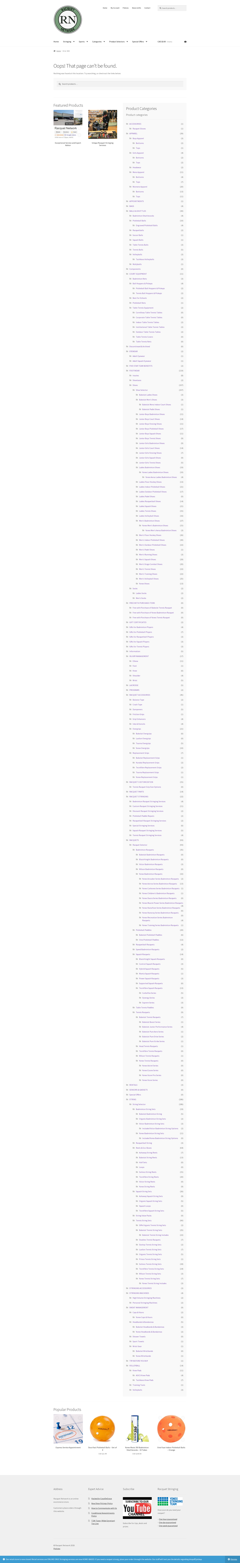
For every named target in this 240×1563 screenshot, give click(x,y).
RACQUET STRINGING (138, 796)
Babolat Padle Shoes (151, 409)
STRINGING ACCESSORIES (140, 1288)
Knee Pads (137, 1370)
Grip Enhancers (139, 719)
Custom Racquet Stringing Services (147, 806)
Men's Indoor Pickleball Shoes (152, 540)
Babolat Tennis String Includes (155, 1235)
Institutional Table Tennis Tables (150, 327)
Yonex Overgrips (143, 748)
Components (135, 269)
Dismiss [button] (233, 1559)
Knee (135, 670)
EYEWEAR (133, 351)
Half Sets (143, 1162)
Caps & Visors (138, 1312)
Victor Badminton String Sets (151, 1123)
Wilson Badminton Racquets (151, 869)
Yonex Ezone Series (150, 1070)
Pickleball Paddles (144, 930)
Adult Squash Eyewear (142, 361)
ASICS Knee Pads (143, 1375)
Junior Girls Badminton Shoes (152, 443)
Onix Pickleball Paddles (149, 940)
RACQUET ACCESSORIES (139, 695)
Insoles (136, 375)
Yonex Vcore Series (150, 1080)
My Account (115, 8)
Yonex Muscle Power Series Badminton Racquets (162, 903)
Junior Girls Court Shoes (149, 448)
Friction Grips (138, 714)
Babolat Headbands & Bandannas (150, 1327)
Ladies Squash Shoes (147, 506)
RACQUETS (134, 840)
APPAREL (133, 133)
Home (105, 8)
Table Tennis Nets (143, 341)
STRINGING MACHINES (139, 1293)
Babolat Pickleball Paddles (150, 935)
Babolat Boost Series (151, 1022)
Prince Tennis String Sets (150, 1259)
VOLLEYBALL (134, 1365)
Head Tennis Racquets (148, 1046)
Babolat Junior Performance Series (157, 1027)
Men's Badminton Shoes (149, 520)
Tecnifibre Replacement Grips (149, 767)
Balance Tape (138, 699)
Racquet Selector (140, 845)
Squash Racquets (143, 954)
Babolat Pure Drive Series (153, 1036)
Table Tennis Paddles (145, 1007)
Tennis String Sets (144, 1220)
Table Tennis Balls (140, 245)
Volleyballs (137, 254)
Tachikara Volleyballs (145, 259)
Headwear (137, 167)
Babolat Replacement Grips (148, 758)
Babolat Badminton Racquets (151, 854)
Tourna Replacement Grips (147, 772)
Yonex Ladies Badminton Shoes (155, 472)
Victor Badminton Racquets (151, 864)
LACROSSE (133, 685)
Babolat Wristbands (144, 1351)
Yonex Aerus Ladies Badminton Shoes (161, 477)
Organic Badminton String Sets (152, 1119)
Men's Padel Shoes (147, 549)
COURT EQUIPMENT (138, 274)
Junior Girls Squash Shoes (150, 457)
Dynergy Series (148, 997)
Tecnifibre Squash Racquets (150, 988)
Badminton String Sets (146, 1109)
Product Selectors (117, 41)
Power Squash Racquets (149, 978)
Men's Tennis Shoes (147, 569)
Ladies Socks (141, 593)
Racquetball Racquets (145, 944)
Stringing (67, 41)
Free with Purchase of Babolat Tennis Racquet (152, 607)
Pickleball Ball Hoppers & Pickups (150, 288)
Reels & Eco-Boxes (144, 1148)
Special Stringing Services (143, 825)
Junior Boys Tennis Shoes (150, 438)
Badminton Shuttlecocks (143, 215)
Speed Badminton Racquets (147, 949)
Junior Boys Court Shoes (149, 419)
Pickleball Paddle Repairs (143, 816)
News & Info (136, 8)
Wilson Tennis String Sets (150, 1273)
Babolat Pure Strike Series (153, 1041)
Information (134, 651)
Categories (97, 41)
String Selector (139, 1104)
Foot (135, 666)
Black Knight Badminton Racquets (154, 859)
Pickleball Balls (139, 220)
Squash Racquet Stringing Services (147, 830)
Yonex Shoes (144, 583)
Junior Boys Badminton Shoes (152, 414)
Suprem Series (148, 1002)
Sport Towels (138, 1341)
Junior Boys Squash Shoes (150, 433)
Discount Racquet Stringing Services (148, 811)
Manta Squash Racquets (149, 973)
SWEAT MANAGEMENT (138, 1307)
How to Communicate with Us (104, 1508)
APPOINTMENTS (136, 201)
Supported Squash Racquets (151, 983)
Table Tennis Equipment (143, 307)
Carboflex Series (149, 993)
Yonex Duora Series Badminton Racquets (159, 898)
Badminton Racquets (145, 849)
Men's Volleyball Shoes (149, 578)
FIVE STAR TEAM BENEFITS (140, 366)
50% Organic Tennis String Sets (152, 1225)
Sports (82, 41)
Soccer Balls (138, 235)
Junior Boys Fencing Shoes (150, 424)
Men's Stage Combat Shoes (150, 564)
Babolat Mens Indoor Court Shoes (156, 404)
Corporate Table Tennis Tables (149, 317)
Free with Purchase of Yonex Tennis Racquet (151, 617)
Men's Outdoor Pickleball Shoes (152, 545)
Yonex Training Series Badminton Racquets (160, 925)
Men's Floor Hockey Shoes (150, 535)
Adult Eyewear (139, 356)
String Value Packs (144, 1215)
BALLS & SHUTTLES (137, 211)
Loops (141, 1167)
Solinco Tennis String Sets (150, 1264)
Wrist (135, 680)
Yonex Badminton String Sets (151, 1133)
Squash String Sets (144, 1191)
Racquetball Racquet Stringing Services (149, 820)
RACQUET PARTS (136, 791)
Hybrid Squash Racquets (149, 969)
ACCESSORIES (135, 124)
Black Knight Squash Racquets (152, 959)
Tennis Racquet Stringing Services (147, 835)
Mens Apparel (138, 172)
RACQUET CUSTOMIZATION (141, 782)
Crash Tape (137, 704)
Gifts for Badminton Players (141, 627)
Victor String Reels (147, 1181)
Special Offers (138, 41)
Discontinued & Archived (139, 346)
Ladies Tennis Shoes (147, 511)
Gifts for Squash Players (139, 641)
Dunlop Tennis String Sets (150, 1244)
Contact (147, 8)
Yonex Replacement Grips (147, 777)
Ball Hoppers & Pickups (142, 283)
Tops (138, 148)
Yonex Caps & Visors (144, 1317)
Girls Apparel (138, 153)
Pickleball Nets (139, 303)
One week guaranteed (168, 1525)
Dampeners (137, 709)
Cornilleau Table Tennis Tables (149, 312)
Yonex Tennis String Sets (149, 1278)
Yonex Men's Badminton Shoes (155, 525)
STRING (132, 1099)
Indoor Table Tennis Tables (147, 322)
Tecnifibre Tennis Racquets (150, 1051)
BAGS (131, 206)
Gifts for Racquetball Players (141, 637)
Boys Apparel (138, 138)
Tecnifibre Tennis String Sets (151, 1269)
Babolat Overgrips (144, 733)
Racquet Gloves (139, 128)
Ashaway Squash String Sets (151, 1196)
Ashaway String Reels (148, 1152)
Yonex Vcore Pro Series (151, 1075)
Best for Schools (140, 298)
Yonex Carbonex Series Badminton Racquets (161, 888)
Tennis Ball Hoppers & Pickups (149, 293)
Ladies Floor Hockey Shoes (150, 482)
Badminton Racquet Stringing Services (149, 801)
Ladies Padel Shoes (147, 496)
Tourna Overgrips (143, 743)
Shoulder (136, 675)
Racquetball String (144, 1143)
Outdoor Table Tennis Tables (148, 332)
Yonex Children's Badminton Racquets (158, 893)
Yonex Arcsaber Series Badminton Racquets (160, 879)
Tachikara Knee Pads (144, 1380)
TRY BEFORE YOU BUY (138, 1361)
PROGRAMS (134, 690)
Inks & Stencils (139, 724)
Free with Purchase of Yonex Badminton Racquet (153, 612)
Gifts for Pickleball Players (140, 632)
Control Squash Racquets (149, 964)
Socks (135, 588)
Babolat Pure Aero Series (153, 1031)
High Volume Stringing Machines (146, 1298)
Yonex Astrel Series (150, 1065)
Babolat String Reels (148, 1157)
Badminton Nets (140, 278)
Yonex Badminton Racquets (150, 874)
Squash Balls (138, 240)
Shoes (135, 385)
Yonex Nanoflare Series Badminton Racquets (161, 908)
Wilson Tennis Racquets (149, 1056)
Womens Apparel (140, 186)
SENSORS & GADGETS (138, 1089)
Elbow (135, 661)
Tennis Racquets (143, 1012)
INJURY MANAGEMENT (139, 656)
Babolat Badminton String (150, 1114)
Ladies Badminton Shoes (149, 467)
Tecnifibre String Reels (149, 1177)
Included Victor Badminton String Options (160, 1128)
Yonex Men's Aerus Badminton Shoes (161, 530)
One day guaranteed (167, 1522)
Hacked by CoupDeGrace (101, 1498)
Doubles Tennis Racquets (149, 1239)
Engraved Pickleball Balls (147, 225)
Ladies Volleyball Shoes (149, 516)
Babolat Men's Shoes (148, 399)
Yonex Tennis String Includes (154, 1283)
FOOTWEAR (134, 370)
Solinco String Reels (147, 1172)
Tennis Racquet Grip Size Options (147, 787)
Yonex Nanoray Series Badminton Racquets (160, 912)
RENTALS (133, 1085)
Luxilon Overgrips (143, 738)
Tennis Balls (138, 249)
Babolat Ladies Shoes (148, 395)
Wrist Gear (137, 1346)
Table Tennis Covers (144, 337)
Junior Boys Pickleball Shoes (151, 428)
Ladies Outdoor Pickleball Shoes (153, 491)
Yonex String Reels (147, 1186)
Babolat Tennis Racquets (149, 1017)
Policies (126, 8)
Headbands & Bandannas (143, 1322)
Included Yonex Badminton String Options (160, 1138)
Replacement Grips (141, 753)
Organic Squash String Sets (150, 1201)
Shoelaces (137, 380)
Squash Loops (145, 1206)
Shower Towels (139, 1336)
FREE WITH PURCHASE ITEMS (142, 603)
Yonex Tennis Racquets (148, 1060)
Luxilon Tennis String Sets (150, 1249)
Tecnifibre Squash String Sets (151, 1210)
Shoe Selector (142, 390)
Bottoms (140, 143)
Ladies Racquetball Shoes (150, 501)
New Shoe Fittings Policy (102, 1503)
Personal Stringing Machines (145, 1302)
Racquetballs (138, 230)
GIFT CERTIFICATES (137, 622)
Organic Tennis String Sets (150, 1254)
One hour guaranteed (168, 1519)
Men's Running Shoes (148, 554)
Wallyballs (137, 264)
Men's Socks (141, 598)
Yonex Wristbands (143, 1356)
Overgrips (137, 729)
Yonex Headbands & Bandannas (149, 1332)
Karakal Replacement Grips (147, 762)
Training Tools (139, 1385)
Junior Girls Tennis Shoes (150, 462)
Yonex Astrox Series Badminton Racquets (159, 883)
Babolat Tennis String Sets (150, 1230)
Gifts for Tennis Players (139, 646)
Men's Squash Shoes (147, 559)
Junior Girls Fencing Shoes (150, 453)
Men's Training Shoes (148, 574)
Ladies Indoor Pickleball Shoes (152, 487)
